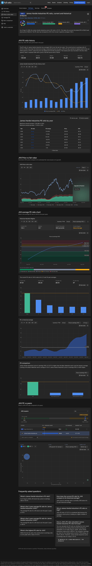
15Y (32, 66)
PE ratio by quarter (83, 118)
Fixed (83, 167)
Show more (55, 150)
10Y (29, 66)
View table (82, 69)
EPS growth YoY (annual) (55, 446)
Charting (65, 2)
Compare (49, 8)
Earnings (37, 8)
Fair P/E (78, 167)
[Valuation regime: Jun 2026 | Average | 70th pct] (69, 269)
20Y (36, 66)
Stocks (54, 2)
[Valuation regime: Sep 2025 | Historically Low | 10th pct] (27, 269)
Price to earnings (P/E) (78, 221)
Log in (88, 2)
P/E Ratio (30, 8)
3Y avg (85, 322)
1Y (21, 66)
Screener (59, 2)
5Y (26, 66)
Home (49, 2)
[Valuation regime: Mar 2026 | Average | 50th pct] (55, 269)
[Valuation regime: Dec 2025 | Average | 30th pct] (41, 269)
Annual (86, 66)
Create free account (79, 2)
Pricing (71, 2)
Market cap (83, 446)
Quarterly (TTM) (79, 66)
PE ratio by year (74, 118)
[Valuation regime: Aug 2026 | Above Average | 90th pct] (82, 269)
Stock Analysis (23, 8)
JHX (22, 13)
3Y (24, 66)
